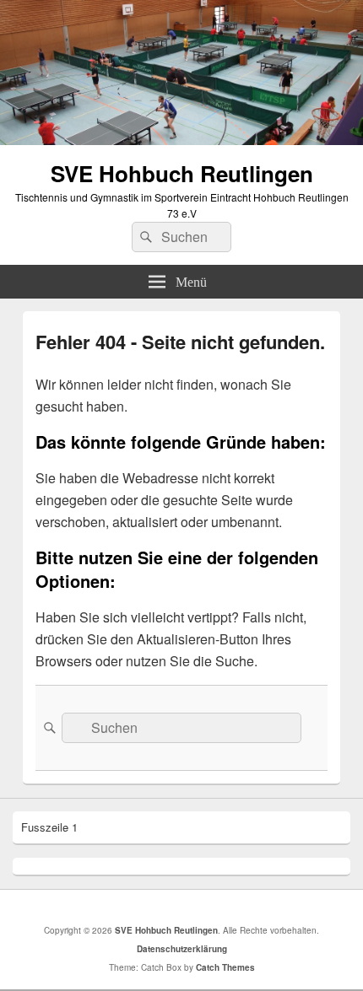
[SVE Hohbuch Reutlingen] (181, 139)
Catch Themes (225, 967)
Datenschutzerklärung (182, 949)
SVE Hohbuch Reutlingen (182, 173)
